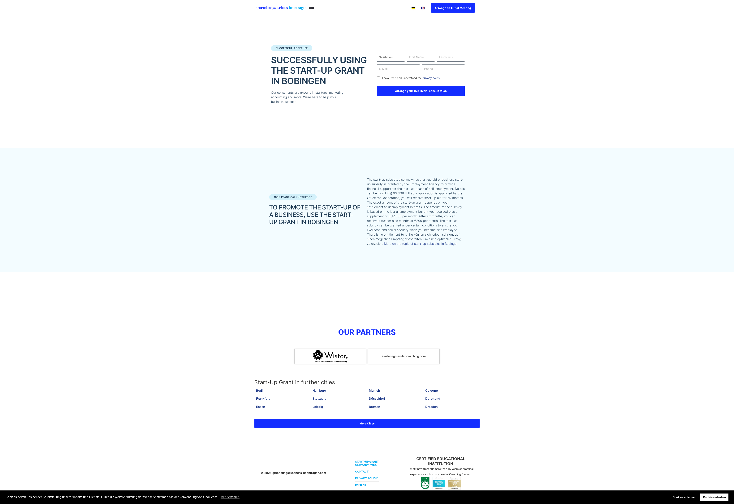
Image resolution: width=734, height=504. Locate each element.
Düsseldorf (377, 398)
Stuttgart (319, 398)
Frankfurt (263, 398)
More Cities (367, 423)
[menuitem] (413, 7)
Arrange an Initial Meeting (453, 8)
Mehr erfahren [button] (230, 497)
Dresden (431, 407)
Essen (260, 407)
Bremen (374, 407)
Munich (374, 390)
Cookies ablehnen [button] (684, 497)
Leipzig (318, 407)
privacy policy (431, 78)
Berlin (260, 390)
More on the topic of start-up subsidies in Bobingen (421, 244)
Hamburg (319, 390)
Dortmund (432, 398)
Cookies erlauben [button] (714, 497)
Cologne (431, 390)
